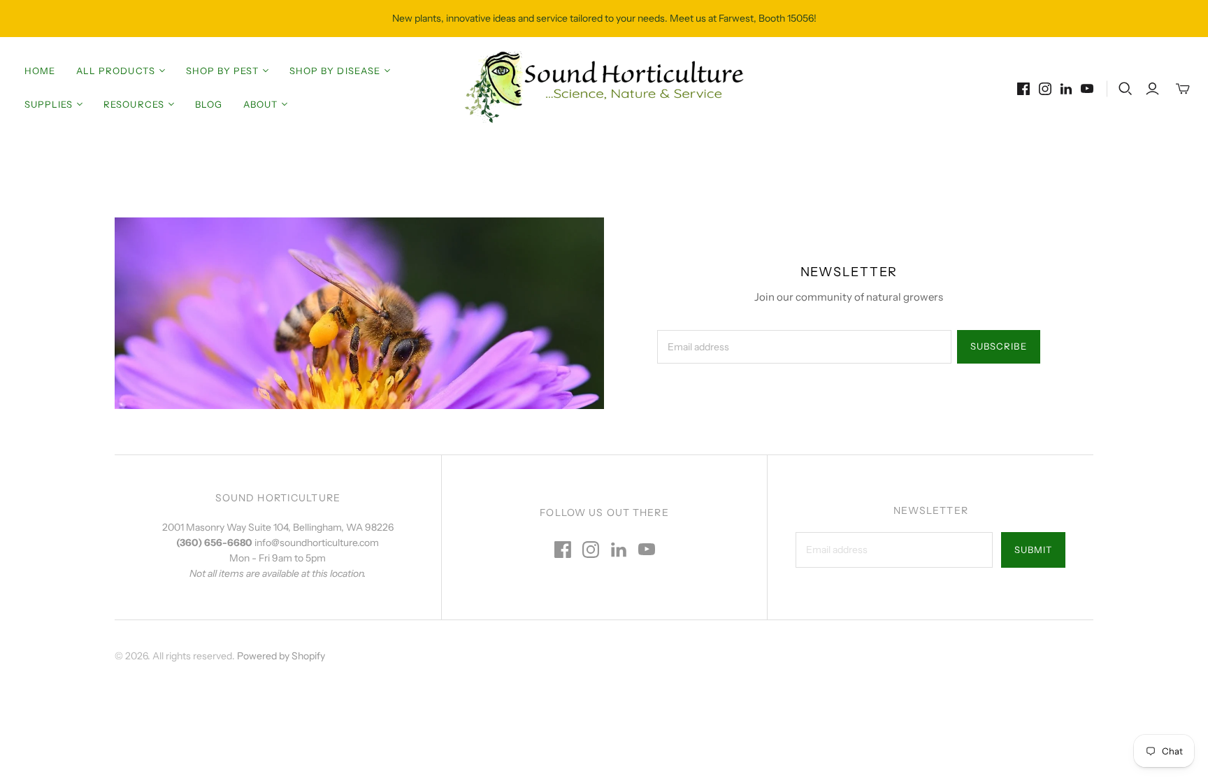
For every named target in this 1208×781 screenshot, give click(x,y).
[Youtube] (1087, 89)
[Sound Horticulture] (604, 87)
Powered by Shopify (281, 656)
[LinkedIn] (1066, 89)
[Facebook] (1023, 89)
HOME (39, 70)
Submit (1033, 549)
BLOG (208, 104)
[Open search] (1125, 89)
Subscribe (998, 346)
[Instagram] (1045, 89)
